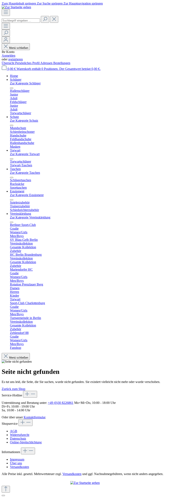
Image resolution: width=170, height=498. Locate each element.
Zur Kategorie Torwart (25, 154)
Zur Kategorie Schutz (24, 120)
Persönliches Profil (27, 63)
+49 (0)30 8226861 (60, 402)
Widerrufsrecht (19, 435)
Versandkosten (19, 467)
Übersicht (8, 63)
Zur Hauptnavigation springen (83, 3)
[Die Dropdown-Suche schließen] (54, 19)
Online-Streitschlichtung (26, 442)
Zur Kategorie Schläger (25, 83)
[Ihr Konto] (6, 39)
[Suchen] (45, 19)
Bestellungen (61, 63)
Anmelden (8, 55)
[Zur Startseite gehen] (16, 7)
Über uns (16, 463)
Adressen (46, 63)
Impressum (17, 459)
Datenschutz (18, 438)
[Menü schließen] (11, 88)
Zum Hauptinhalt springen (19, 3)
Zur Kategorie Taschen (25, 172)
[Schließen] (3, 495)
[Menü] (6, 12)
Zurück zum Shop (13, 389)
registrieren (15, 59)
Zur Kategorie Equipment (27, 195)
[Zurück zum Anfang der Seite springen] (6, 489)
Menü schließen (18, 47)
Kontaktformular (34, 417)
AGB (13, 431)
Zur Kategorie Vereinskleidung (30, 217)
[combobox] (21, 20)
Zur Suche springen (50, 3)
